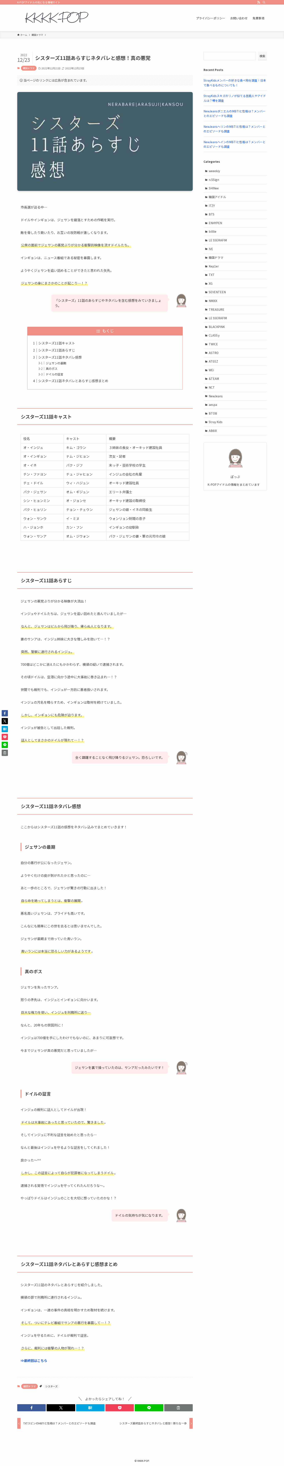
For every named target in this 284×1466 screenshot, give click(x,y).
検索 (262, 56)
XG (210, 283)
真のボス (51, 368)
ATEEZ (213, 361)
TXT (212, 275)
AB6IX (213, 431)
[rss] (258, 2)
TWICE (213, 344)
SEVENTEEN (217, 292)
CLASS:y (214, 335)
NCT (212, 387)
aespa (213, 405)
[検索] (264, 2)
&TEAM (214, 378)
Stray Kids (215, 422)
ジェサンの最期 (56, 363)
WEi (211, 370)
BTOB (213, 413)
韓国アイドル (217, 197)
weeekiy (214, 171)
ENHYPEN (215, 223)
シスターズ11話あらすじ (56, 350)
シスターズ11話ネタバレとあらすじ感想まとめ (73, 380)
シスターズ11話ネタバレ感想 (60, 357)
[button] (31, 1407)
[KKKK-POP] (55, 18)
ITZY (212, 206)
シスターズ (51, 1386)
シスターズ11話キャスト (56, 342)
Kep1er (214, 266)
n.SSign (214, 180)
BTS (211, 214)
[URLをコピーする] (178, 1407)
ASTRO (214, 353)
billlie (212, 231)
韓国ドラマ (29, 68)
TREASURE (216, 309)
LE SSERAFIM (218, 240)
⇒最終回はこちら (34, 1360)
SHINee (214, 188)
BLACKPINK (217, 327)
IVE (211, 249)
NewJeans (216, 396)
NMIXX (213, 301)
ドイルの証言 (54, 374)
